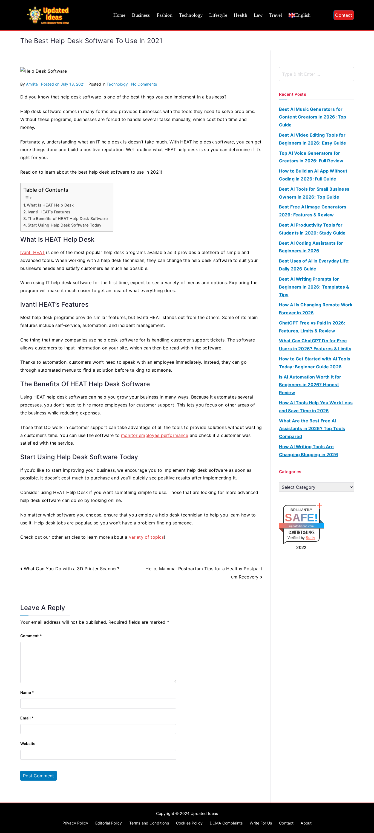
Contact (343, 15)
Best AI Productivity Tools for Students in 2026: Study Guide (312, 229)
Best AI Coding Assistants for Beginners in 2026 (311, 247)
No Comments (144, 84)
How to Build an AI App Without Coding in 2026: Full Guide (313, 175)
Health (240, 15)
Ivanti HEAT (32, 252)
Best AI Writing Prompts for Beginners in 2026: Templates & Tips (314, 287)
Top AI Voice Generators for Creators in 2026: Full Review (311, 157)
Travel (275, 15)
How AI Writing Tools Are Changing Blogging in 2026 (308, 450)
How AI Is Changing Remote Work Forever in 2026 (316, 308)
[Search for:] (316, 74)
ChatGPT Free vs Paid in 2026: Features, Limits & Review (312, 327)
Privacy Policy (75, 823)
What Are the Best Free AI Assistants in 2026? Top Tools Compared (312, 428)
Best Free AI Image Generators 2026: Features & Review (313, 211)
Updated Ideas (204, 813)
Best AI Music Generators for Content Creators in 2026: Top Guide (312, 117)
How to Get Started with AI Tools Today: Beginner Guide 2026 (314, 362)
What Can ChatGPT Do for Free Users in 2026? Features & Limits (315, 344)
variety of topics (146, 537)
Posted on (63, 84)
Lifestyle (218, 15)
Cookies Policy (189, 823)
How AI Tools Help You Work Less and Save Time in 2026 (316, 406)
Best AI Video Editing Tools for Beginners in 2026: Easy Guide (312, 139)
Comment (31, 635)
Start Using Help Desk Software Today (65, 225)
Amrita (32, 84)
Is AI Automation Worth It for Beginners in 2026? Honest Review (310, 385)
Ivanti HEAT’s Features (49, 212)
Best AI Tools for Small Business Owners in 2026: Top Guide (314, 193)
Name (27, 692)
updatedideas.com (301, 525)
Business (141, 15)
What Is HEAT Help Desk (50, 205)
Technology (191, 15)
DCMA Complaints (226, 823)
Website (28, 743)
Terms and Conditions (149, 823)
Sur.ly (310, 538)
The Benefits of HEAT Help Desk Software (68, 218)
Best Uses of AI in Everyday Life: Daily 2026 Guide (314, 265)
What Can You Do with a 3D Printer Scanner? (71, 568)
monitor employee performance (154, 435)
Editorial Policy (108, 823)
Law (258, 15)
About (306, 823)
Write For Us (261, 823)
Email (27, 718)
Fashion (164, 15)
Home (119, 15)
